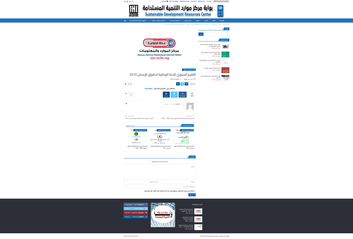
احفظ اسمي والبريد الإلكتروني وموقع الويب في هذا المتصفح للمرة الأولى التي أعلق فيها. (169, 191)
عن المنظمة (201, 1)
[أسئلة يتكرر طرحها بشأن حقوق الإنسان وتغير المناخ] (225, 54)
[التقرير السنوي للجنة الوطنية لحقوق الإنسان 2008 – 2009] (136, 136)
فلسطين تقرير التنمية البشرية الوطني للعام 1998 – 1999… (185, 226)
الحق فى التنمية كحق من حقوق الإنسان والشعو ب (209, 61)
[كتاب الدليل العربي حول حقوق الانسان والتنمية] (225, 78)
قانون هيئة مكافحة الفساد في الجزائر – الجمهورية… (186, 210)
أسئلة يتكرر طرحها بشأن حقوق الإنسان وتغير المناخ (210, 53)
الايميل (164, 1)
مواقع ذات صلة (173, 1)
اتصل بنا (209, 1)
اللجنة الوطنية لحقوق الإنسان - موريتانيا (188, 70)
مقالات (197, 21)
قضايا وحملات (187, 21)
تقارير (206, 21)
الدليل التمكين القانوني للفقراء (212, 68)
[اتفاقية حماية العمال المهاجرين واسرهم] (198, 219)
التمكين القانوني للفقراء (158, 21)
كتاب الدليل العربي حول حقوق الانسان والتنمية (210, 77)
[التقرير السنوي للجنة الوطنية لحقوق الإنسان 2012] (183, 136)
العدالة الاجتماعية (175, 21)
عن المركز (194, 1)
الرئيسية (222, 21)
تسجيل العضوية (184, 1)
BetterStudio (135, 236)
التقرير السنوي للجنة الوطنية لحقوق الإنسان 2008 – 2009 (178, 118)
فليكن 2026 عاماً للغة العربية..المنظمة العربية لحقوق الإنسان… (210, 45)
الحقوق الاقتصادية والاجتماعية (138, 21)
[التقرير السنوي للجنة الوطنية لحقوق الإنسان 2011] (159, 136)
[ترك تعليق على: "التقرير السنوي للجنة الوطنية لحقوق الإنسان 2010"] (125, 83)
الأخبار (214, 21)
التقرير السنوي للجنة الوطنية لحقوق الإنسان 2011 (139, 118)
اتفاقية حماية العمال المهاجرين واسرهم (187, 218)
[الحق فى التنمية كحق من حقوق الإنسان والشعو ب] (225, 62)
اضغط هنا (148, 88)
